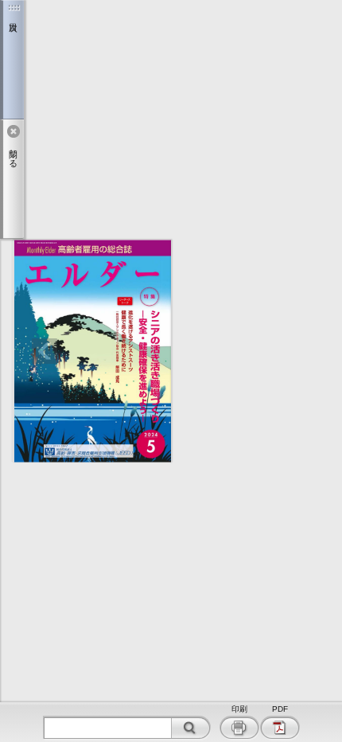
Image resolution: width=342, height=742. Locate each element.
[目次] (12, 59)
